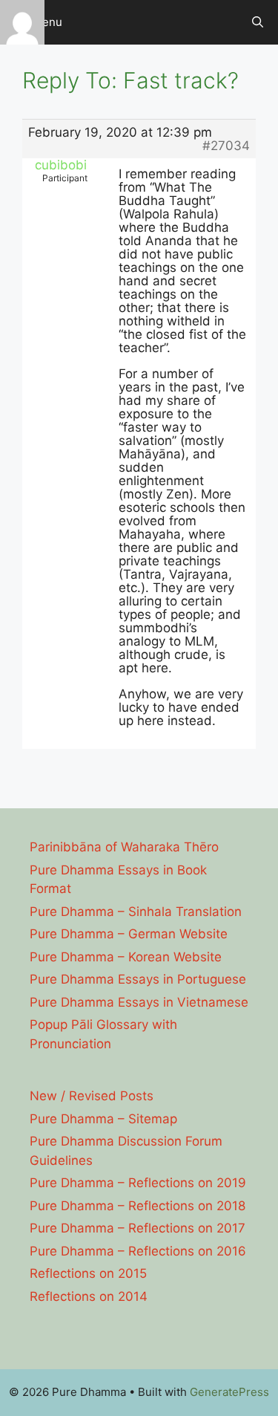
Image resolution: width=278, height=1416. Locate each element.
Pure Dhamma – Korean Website (126, 956)
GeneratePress (229, 1392)
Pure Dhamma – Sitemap (103, 1118)
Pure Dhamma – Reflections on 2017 (137, 1228)
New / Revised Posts (91, 1095)
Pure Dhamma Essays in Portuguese (138, 979)
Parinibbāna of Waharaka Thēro (124, 846)
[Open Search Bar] (257, 22)
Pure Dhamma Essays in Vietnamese (139, 1002)
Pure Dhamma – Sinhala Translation (136, 911)
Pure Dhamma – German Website (129, 933)
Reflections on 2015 (88, 1273)
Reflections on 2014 (89, 1296)
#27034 (226, 145)
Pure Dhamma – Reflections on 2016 (138, 1251)
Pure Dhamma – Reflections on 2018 (137, 1205)
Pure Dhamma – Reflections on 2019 (138, 1182)
